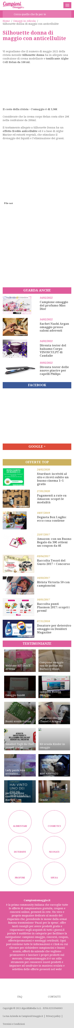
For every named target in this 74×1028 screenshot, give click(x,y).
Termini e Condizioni (14, 1024)
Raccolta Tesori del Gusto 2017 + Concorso (53, 562)
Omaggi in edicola (24, 21)
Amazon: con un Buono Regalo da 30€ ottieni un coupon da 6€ (54, 542)
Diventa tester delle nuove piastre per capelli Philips (54, 370)
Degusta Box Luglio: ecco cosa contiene (51, 519)
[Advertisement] (37, 87)
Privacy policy (53, 1016)
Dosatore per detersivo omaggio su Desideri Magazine (54, 629)
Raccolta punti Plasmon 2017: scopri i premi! (53, 607)
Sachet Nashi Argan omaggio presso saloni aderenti (54, 327)
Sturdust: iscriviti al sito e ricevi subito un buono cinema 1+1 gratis (53, 479)
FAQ (19, 996)
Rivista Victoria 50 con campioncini (53, 584)
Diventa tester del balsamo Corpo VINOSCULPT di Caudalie (53, 350)
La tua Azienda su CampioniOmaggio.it (23, 1016)
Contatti (54, 996)
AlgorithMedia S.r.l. (31, 1008)
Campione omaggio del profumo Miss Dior (54, 305)
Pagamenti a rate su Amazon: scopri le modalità (51, 499)
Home (6, 21)
